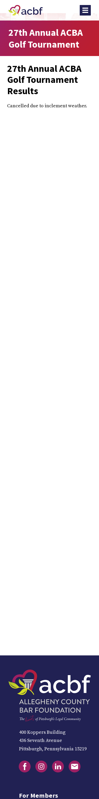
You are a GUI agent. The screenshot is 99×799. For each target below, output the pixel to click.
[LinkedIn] (58, 766)
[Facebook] (25, 766)
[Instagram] (41, 766)
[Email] (75, 766)
